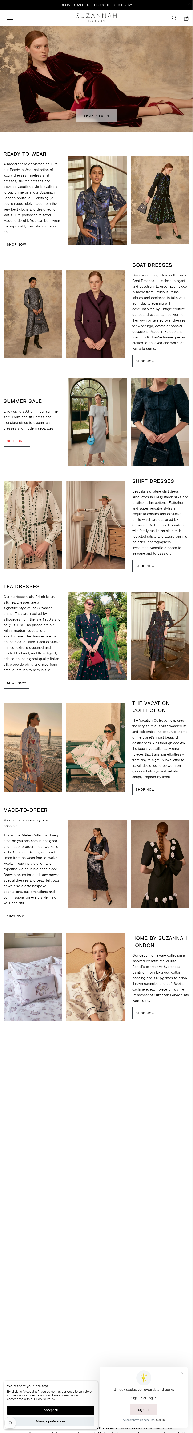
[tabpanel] (97, 200)
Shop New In (96, 116)
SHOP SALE (17, 441)
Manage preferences (50, 1421)
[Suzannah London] (96, 17)
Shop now (16, 245)
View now (16, 916)
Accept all (51, 1410)
